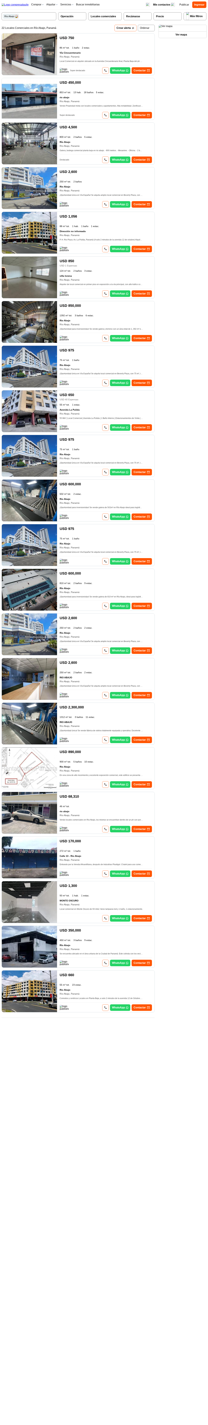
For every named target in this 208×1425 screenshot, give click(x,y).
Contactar (140, 70)
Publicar (184, 4)
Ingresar (199, 4)
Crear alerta (124, 28)
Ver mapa (181, 34)
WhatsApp (118, 70)
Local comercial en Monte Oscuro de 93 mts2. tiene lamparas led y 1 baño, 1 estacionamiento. (101, 909)
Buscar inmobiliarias (88, 4)
